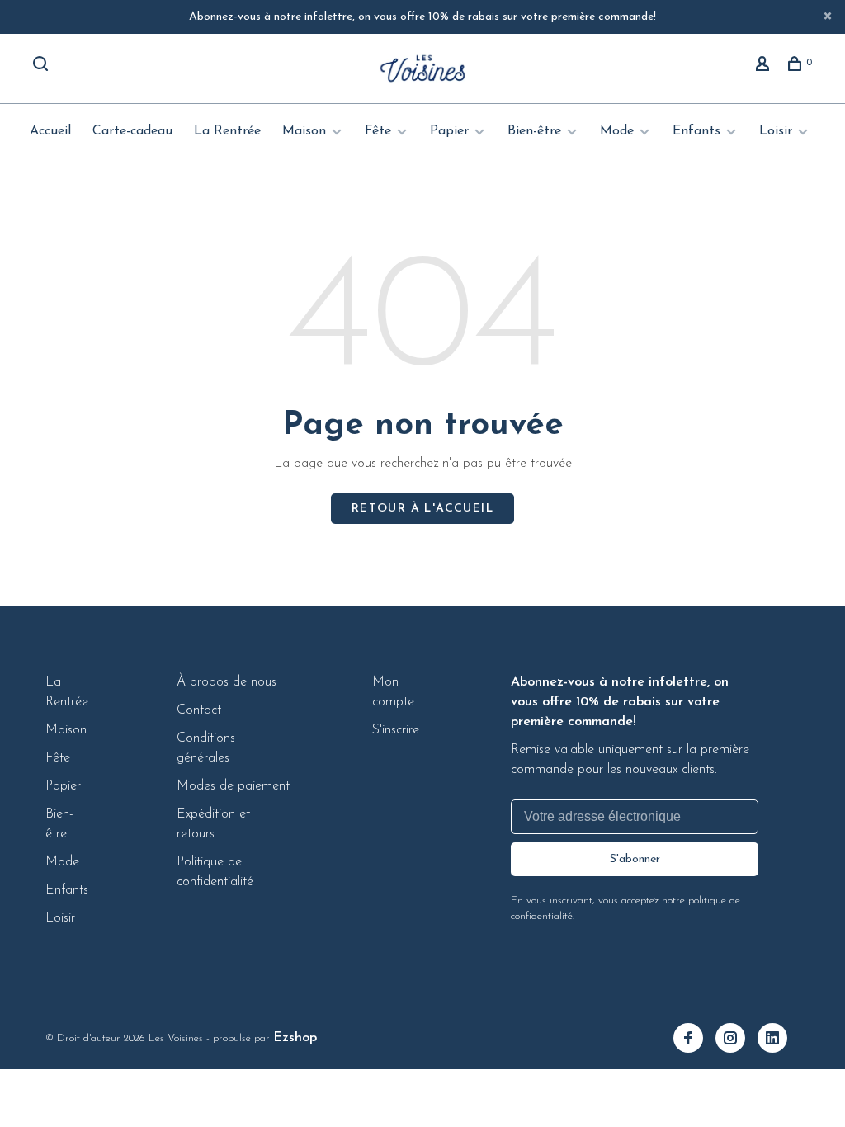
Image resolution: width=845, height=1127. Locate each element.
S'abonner (635, 859)
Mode (617, 131)
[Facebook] (694, 1040)
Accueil (50, 131)
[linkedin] (779, 1040)
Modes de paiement (233, 786)
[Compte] (764, 66)
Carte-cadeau (132, 131)
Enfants (696, 131)
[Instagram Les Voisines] (736, 1040)
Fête (378, 131)
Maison (304, 131)
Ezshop (295, 1037)
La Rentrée (227, 131)
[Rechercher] (42, 66)
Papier (449, 131)
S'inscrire (395, 730)
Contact (199, 710)
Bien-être (534, 131)
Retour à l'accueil (422, 508)
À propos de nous (226, 682)
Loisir (775, 131)
